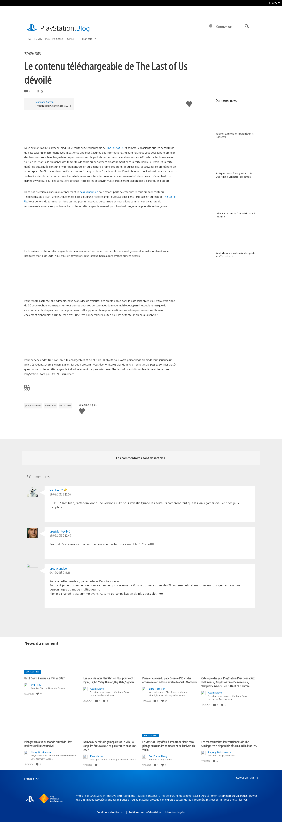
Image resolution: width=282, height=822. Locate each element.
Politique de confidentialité (145, 812)
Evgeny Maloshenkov (220, 752)
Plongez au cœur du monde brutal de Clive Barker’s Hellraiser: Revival (48, 744)
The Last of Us (114, 148)
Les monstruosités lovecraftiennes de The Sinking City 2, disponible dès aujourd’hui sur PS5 (229, 744)
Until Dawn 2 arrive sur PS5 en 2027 (44, 678)
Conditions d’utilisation (110, 812)
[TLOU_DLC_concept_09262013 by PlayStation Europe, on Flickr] (49, 239)
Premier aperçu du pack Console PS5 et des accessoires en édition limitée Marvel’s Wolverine (169, 680)
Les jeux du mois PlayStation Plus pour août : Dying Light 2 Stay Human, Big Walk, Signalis (108, 680)
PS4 (47, 38)
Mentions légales (175, 812)
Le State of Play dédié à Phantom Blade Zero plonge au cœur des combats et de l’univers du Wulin (168, 745)
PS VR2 (38, 38)
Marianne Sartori (44, 101)
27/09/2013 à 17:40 (60, 535)
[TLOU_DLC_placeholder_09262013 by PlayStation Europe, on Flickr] (49, 289)
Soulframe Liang (158, 756)
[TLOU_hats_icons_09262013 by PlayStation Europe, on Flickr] (49, 348)
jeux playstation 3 (33, 405)
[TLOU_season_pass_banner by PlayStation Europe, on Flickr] (49, 138)
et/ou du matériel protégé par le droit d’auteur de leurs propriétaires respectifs (175, 799)
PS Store (57, 38)
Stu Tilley (36, 684)
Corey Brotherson (41, 752)
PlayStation (65, 27)
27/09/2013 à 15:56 (60, 494)
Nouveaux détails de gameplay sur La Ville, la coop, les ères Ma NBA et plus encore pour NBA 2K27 (109, 745)
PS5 (29, 38)
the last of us (65, 405)
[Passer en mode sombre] (211, 26)
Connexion (224, 26)
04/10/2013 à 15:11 (59, 572)
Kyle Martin (96, 756)
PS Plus (70, 38)
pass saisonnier (88, 192)
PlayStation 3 (50, 405)
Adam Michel (97, 688)
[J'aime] (38, 693)
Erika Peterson (157, 688)
